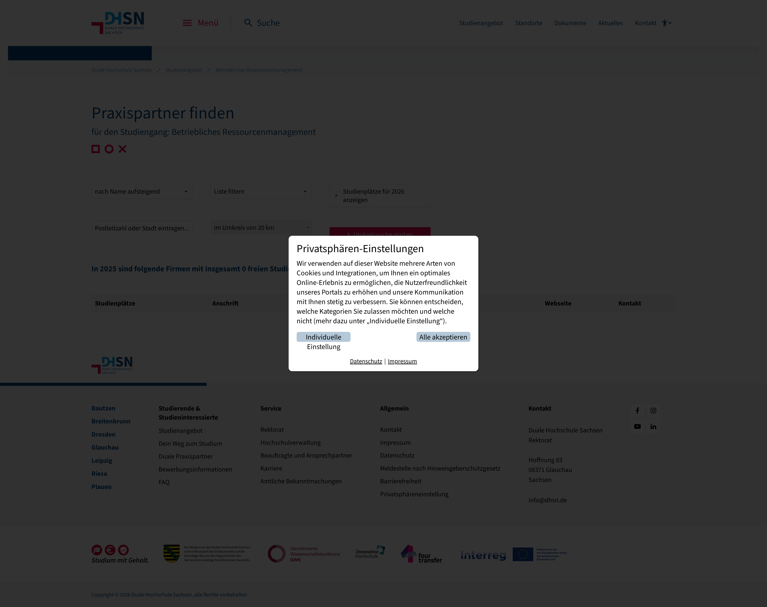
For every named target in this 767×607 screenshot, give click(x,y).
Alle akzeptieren (443, 337)
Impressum (402, 361)
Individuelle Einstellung (323, 337)
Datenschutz (366, 361)
